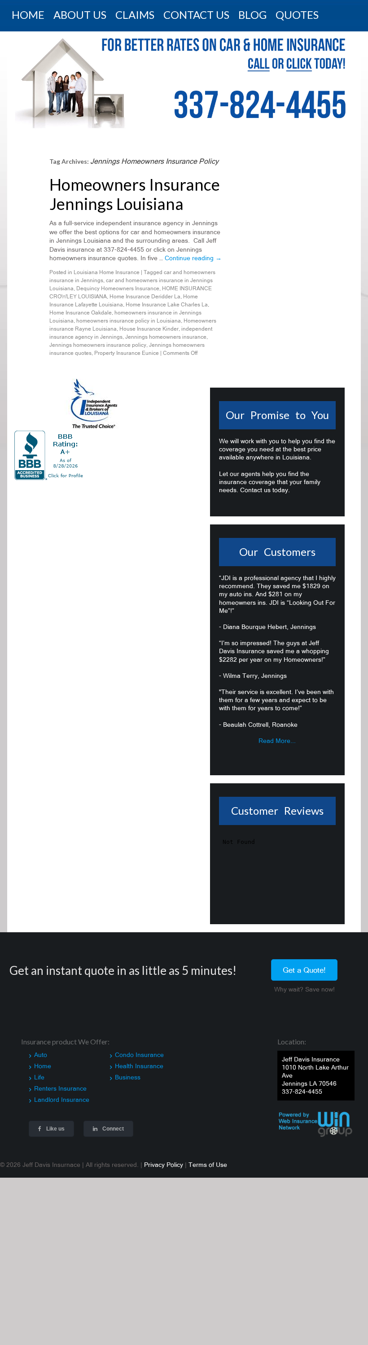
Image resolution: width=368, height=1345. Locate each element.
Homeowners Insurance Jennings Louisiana (134, 188)
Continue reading (193, 253)
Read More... (277, 735)
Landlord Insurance (61, 1094)
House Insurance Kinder (149, 323)
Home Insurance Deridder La (145, 291)
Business (127, 1071)
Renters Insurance (60, 1083)
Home (42, 1060)
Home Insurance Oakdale (80, 307)
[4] (40, 117)
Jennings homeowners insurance (165, 331)
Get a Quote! (304, 964)
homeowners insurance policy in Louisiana (128, 315)
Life (39, 1071)
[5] (49, 117)
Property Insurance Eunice (126, 348)
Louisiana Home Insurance (107, 267)
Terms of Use (207, 1159)
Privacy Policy (163, 1159)
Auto (40, 1049)
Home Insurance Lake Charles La (167, 299)
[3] (32, 117)
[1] (15, 117)
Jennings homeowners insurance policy (97, 339)
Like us (55, 1123)
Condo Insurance (139, 1049)
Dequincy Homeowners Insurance (117, 283)
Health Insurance (139, 1060)
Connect (112, 1123)
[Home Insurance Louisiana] (183, 75)
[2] (23, 117)
